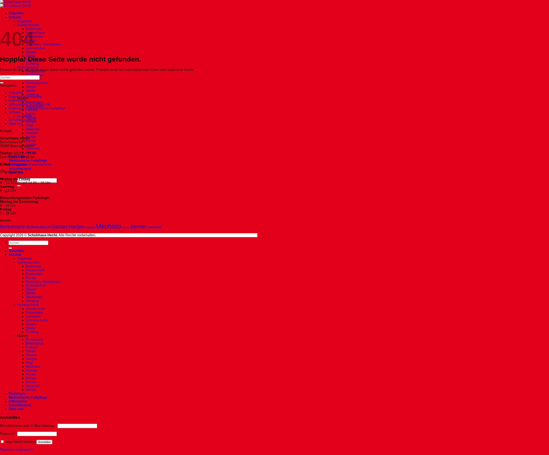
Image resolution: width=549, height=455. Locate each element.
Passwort (8, 433)
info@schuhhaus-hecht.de (32, 164)
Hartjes (76, 226)
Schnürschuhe (37, 83)
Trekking (32, 63)
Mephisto (33, 129)
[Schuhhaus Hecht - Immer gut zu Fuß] (15, 4)
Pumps (31, 278)
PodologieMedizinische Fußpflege (28, 395)
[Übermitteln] (19, 185)
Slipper (31, 52)
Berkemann (34, 102)
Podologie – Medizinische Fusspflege (37, 108)
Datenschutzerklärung (25, 96)
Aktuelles (16, 13)
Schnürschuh (36, 48)
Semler (138, 226)
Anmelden (44, 442)
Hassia (90, 227)
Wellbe (31, 390)
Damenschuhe (28, 25)
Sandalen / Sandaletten (44, 44)
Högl (29, 125)
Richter (31, 137)
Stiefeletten (34, 297)
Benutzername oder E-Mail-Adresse (28, 426)
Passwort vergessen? (16, 449)
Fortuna (32, 347)
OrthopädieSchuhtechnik (20, 403)
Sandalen (33, 316)
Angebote (24, 21)
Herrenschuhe (28, 67)
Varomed (32, 148)
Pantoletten (34, 36)
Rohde (31, 141)
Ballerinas (33, 266)
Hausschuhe (35, 33)
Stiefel (30, 90)
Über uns (16, 123)
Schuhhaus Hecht (22, 120)
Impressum (17, 100)
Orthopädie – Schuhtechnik (29, 104)
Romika (32, 133)
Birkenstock (38, 226)
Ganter (31, 114)
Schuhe (15, 17)
